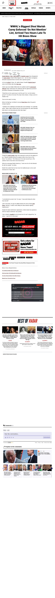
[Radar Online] (24, 3)
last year (19, 84)
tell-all (9, 82)
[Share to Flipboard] (14, 73)
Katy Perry (24, 102)
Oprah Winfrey (6, 76)
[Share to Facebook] (6, 73)
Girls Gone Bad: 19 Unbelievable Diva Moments (11, 273)
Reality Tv (7, 16)
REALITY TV (11, 8)
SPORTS (48, 8)
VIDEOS (41, 8)
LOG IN (50, 2)
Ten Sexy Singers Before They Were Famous (11, 275)
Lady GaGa (29, 257)
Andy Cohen (12, 16)
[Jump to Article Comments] (2, 73)
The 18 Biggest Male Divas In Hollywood (10, 270)
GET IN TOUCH (28, 252)
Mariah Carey (31, 82)
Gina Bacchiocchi (7, 70)
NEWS (4, 8)
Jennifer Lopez (25, 76)
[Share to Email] (19, 73)
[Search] (3, 3)
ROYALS (33, 8)
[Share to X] (10, 73)
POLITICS (18, 8)
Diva (12, 258)
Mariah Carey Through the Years (8, 278)
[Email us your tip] (12, 5)
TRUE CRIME (26, 8)
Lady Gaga (16, 76)
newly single (11, 155)
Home (3, 16)
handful (12, 214)
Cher (11, 76)
